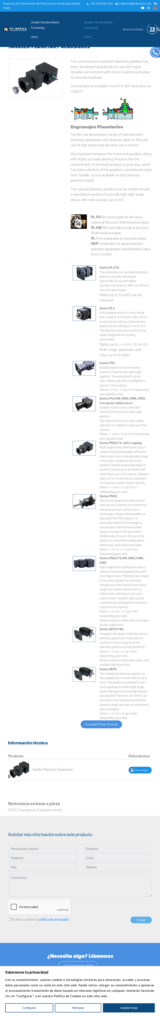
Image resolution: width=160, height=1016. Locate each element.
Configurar (29, 1008)
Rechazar (78, 1008)
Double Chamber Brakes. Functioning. (45, 25)
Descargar (142, 770)
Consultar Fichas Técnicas (101, 724)
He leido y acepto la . (40, 919)
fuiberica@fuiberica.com (134, 3)
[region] (80, 991)
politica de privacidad (54, 919)
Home (34, 37)
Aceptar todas (129, 1008)
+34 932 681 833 (101, 3)
